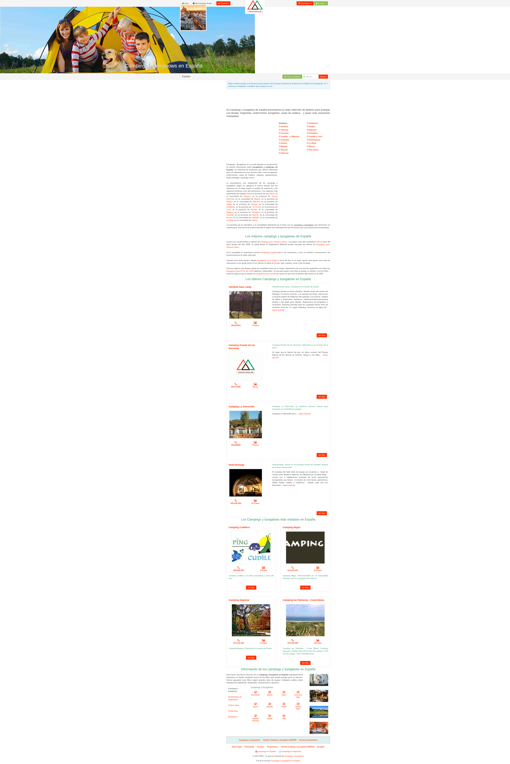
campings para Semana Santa (273, 242)
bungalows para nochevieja (267, 274)
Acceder (321, 3)
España (224, 3)
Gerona (230, 199)
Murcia (229, 217)
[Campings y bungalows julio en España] (284, 716)
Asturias (247, 196)
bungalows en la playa (267, 260)
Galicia (254, 220)
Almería (255, 215)
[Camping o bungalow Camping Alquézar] (251, 620)
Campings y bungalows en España (285, 761)
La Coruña (256, 207)
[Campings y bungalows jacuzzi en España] (255, 704)
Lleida (228, 204)
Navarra (229, 212)
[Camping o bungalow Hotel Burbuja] (246, 482)
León (228, 209)
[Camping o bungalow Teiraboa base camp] (246, 305)
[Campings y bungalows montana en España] (269, 704)
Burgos (229, 202)
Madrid (257, 199)
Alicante (253, 209)
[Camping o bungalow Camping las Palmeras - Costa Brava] (305, 620)
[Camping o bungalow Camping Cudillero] (251, 547)
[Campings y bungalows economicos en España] (255, 692)
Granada (230, 215)
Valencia (256, 202)
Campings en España (266, 751)
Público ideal (233, 705)
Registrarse (305, 3)
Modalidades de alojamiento (235, 698)
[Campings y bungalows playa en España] (298, 692)
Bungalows (232, 717)
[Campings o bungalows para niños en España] (284, 692)
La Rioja (229, 220)
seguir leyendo (278, 310)
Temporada (233, 711)
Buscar (323, 77)
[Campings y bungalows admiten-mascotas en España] (255, 716)
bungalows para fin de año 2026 (240, 271)
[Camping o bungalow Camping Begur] (305, 547)
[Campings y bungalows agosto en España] (269, 716)
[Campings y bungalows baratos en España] (269, 692)
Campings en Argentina (291, 751)
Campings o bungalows (233, 689)
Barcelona (270, 194)
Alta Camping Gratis (203, 3)
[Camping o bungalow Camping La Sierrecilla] (246, 424)
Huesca (254, 204)
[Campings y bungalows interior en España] (284, 704)
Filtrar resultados (293, 77)
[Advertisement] (201, 186)
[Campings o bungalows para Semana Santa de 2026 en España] (298, 704)
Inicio (186, 3)
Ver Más (321, 335)
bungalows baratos (269, 252)
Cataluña (255, 217)
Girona (275, 196)
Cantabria (230, 207)
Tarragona (256, 212)
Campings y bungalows (294, 756)
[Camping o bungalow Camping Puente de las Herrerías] (246, 366)
